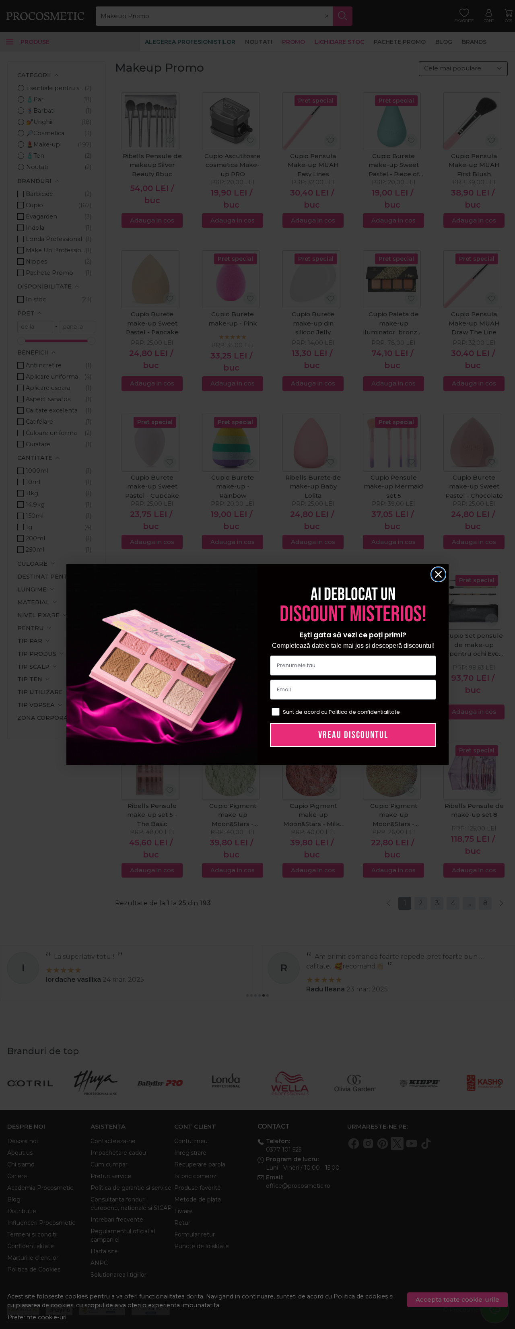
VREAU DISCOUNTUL (353, 735)
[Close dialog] (438, 574)
